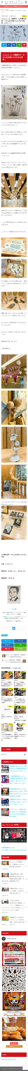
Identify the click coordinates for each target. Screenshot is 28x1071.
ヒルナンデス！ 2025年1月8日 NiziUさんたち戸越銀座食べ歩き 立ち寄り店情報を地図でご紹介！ (17, 813)
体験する (5, 635)
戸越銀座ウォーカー (7, 616)
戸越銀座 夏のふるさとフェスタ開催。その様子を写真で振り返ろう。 (13, 892)
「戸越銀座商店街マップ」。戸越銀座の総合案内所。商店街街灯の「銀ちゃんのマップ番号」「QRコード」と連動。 (14, 780)
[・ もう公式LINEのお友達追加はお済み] (14, 954)
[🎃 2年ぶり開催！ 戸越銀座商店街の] (14, 1004)
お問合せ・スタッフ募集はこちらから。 (14, 6)
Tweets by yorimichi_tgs (8, 1059)
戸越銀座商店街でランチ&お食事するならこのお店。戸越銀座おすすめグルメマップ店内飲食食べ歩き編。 (18, 792)
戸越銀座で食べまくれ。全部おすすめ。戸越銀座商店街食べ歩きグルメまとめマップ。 (18, 768)
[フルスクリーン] (24, 841)
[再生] (3, 841)
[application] (14, 835)
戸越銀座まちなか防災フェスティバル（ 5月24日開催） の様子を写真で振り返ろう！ (13, 921)
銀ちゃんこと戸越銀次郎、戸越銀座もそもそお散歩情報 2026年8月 (13, 865)
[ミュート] (22, 841)
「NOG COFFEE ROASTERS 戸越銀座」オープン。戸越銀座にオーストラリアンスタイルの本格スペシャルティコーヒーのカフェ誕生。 (13, 906)
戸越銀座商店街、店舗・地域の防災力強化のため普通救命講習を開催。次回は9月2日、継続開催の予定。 (13, 878)
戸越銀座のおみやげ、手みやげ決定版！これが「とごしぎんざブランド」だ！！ (18, 802)
